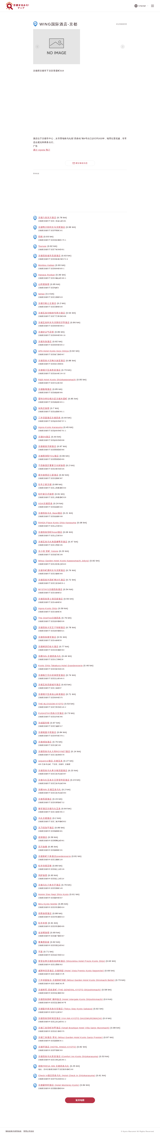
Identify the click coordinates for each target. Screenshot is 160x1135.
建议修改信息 (82, 163)
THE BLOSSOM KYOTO (51, 704)
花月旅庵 (42, 847)
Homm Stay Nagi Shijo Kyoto (53, 894)
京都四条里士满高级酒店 (50, 599)
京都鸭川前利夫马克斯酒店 (51, 227)
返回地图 (80, 1100)
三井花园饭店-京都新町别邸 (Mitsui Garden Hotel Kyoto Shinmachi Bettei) (76, 980)
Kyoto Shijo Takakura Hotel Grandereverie (60, 665)
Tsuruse (42, 246)
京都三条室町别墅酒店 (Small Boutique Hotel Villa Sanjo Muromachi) (74, 1028)
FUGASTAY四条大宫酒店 (51, 713)
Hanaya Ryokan (46, 275)
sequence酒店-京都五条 (50, 761)
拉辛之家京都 (45, 484)
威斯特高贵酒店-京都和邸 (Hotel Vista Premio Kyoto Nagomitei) (71, 971)
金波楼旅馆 (43, 932)
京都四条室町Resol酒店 (50, 532)
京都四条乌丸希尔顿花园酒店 (52, 770)
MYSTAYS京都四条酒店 (50, 589)
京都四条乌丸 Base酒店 (50, 513)
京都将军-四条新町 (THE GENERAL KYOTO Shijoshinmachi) (69, 990)
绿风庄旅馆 (43, 408)
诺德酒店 (42, 837)
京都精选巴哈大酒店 (48, 646)
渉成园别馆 (43, 723)
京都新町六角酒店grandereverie (54, 856)
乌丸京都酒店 (45, 818)
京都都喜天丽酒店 (47, 446)
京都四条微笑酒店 (47, 637)
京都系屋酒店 (45, 799)
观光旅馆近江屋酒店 (48, 475)
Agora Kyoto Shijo (47, 608)
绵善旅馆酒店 (45, 913)
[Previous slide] (37, 47)
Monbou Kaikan (46, 265)
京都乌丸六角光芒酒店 (49, 885)
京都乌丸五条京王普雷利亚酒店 (54, 780)
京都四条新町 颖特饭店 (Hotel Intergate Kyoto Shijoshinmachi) (70, 999)
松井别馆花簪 (45, 866)
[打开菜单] (152, 6)
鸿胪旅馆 (42, 875)
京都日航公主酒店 (47, 303)
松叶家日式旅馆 (46, 494)
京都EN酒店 (44, 437)
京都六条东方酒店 (47, 217)
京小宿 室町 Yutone (48, 551)
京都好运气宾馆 (46, 332)
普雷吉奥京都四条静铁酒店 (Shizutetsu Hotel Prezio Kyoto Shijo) (71, 961)
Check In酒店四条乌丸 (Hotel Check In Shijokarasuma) (66, 1075)
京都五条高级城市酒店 (49, 684)
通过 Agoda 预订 (41, 150)
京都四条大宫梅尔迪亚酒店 (51, 360)
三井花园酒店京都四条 (49, 418)
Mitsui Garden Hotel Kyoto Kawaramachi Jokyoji (63, 561)
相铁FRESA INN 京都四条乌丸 (53, 1066)
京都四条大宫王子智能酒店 (51, 627)
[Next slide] (123, 47)
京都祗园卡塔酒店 (47, 732)
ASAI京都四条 (45, 503)
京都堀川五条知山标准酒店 (51, 694)
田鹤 (40, 236)
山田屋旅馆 (43, 284)
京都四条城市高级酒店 (49, 256)
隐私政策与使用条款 (14, 1131)
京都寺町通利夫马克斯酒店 (51, 570)
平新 (40, 951)
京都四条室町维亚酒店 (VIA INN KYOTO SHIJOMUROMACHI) (70, 1018)
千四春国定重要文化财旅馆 (51, 465)
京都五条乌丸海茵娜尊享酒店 (52, 542)
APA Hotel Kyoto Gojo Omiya (53, 351)
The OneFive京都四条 (49, 618)
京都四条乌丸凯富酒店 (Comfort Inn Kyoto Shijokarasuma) (68, 1056)
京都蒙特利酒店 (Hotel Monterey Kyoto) (58, 1085)
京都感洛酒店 (45, 742)
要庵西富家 (43, 942)
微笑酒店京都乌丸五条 (49, 808)
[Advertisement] (80, 192)
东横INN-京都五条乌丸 (49, 789)
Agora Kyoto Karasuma (50, 427)
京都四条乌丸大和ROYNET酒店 (54, 751)
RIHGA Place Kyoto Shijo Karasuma (57, 523)
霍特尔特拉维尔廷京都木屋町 (52, 399)
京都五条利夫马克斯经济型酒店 (54, 322)
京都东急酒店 (45, 341)
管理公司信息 (28, 1131)
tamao (41, 294)
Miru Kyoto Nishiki (47, 904)
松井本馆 (42, 923)
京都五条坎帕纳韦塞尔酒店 (51, 313)
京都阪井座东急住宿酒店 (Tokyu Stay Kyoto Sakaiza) (65, 1009)
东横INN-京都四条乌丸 (49, 656)
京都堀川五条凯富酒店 (49, 370)
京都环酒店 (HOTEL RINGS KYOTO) (57, 1047)
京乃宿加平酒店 (46, 828)
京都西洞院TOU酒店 (48, 456)
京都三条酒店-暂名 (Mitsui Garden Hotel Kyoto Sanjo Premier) (70, 1037)
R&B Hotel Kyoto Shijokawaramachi (57, 379)
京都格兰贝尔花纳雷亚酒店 (51, 675)
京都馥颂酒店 (45, 389)
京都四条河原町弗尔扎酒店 (51, 580)
